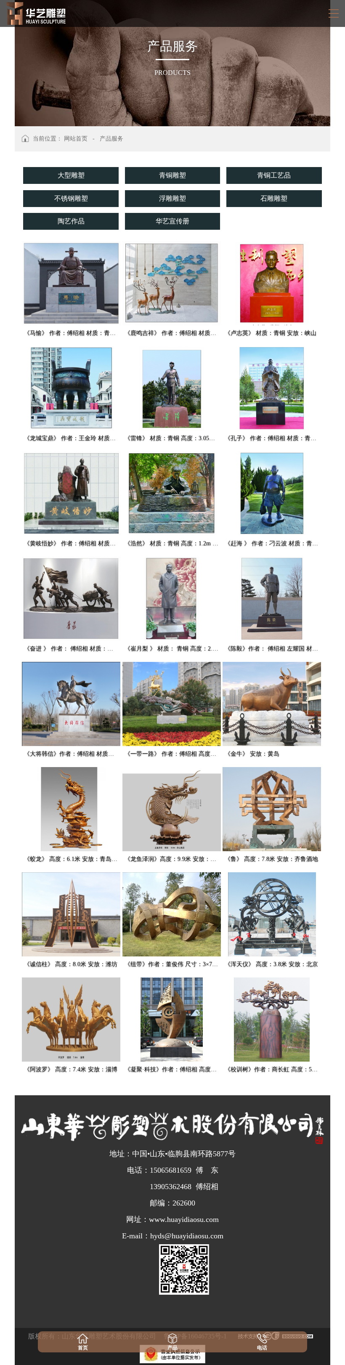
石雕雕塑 (273, 198)
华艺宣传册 (172, 221)
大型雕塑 (71, 175)
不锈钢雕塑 (71, 198)
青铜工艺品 (274, 175)
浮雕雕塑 (172, 198)
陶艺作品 (71, 221)
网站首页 (76, 138)
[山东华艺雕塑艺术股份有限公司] (36, 13)
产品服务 (111, 138)
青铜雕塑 (172, 175)
